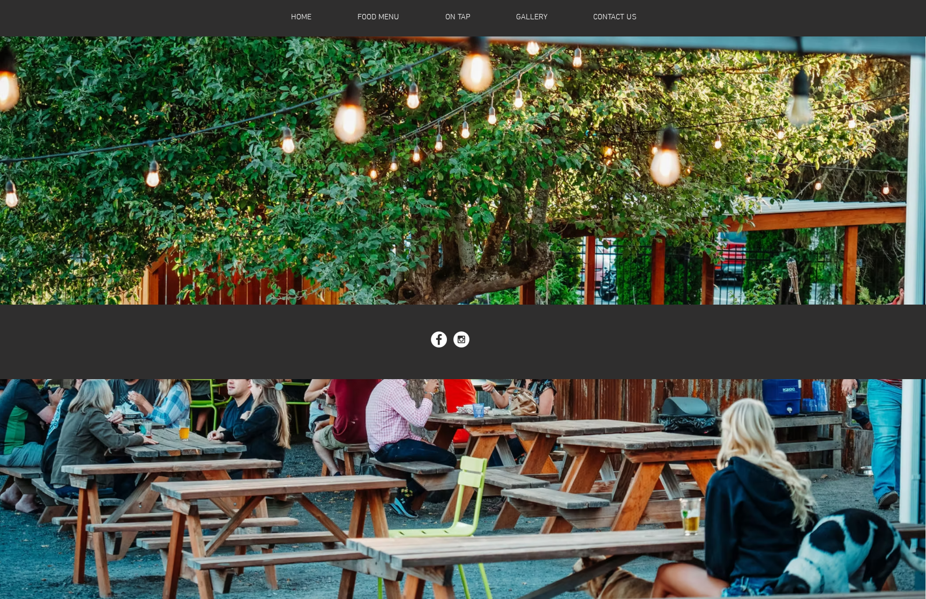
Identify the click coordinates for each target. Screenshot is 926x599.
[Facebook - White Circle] (439, 339)
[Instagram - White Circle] (461, 339)
